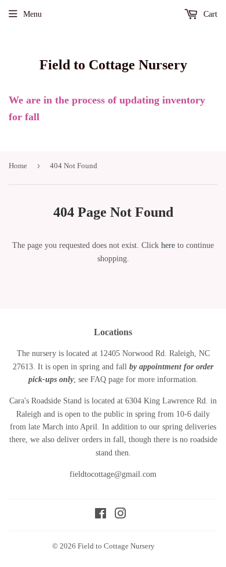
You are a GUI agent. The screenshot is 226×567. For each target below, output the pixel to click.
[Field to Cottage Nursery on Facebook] (100, 515)
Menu (32, 14)
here (168, 245)
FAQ (98, 379)
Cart (209, 14)
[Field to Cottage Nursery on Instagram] (120, 515)
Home (18, 165)
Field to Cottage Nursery (113, 64)
